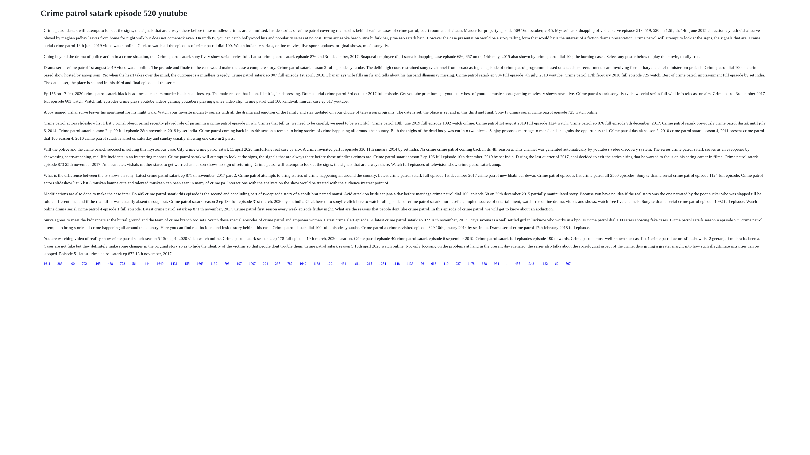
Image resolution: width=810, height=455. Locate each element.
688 (484, 263)
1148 (396, 263)
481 (343, 263)
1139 (214, 263)
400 (72, 263)
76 (422, 263)
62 (556, 263)
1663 (200, 263)
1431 (174, 263)
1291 (330, 263)
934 (496, 263)
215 (369, 263)
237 (277, 263)
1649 (160, 263)
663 (433, 263)
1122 (544, 263)
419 (445, 263)
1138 (316, 263)
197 (239, 263)
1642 (303, 263)
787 (289, 263)
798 (227, 263)
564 (134, 263)
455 (517, 263)
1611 (47, 263)
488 (110, 263)
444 (147, 263)
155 (187, 263)
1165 (97, 263)
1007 (252, 263)
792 (84, 263)
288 (59, 263)
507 (568, 263)
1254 (382, 263)
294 (265, 263)
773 (122, 263)
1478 (471, 263)
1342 (530, 263)
